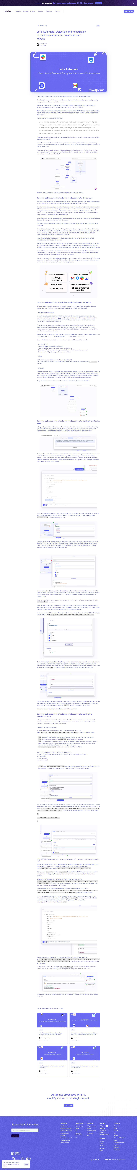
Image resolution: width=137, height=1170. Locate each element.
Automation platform (103, 1131)
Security (116, 1130)
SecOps (102, 1141)
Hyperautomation (104, 1134)
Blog (88, 1135)
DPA (115, 1133)
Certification (90, 1133)
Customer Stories (91, 1130)
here (59, 318)
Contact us (117, 1149)
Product (32, 11)
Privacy (116, 1135)
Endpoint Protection (65, 1128)
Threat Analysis (64, 1142)
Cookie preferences (119, 1142)
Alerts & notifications (66, 1130)
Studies (89, 1128)
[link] (41, 1030)
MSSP (101, 1150)
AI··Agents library (91, 1126)
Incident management (66, 1138)
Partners (116, 1147)
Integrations (18, 11)
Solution (40, 11)
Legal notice (117, 1145)
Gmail (62, 308)
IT (76, 1130)
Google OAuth (68, 308)
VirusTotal (83, 308)
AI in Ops (102, 1148)
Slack (75, 308)
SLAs (115, 1140)
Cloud (77, 1128)
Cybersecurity (79, 1126)
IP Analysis (63, 1135)
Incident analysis (64, 1133)
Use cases (25, 11)
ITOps (101, 1143)
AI (76, 1137)
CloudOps (102, 1146)
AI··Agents (102, 1126)
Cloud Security (64, 1126)
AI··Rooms (102, 1128)
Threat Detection (65, 1140)
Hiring (115, 1128)
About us (116, 1126)
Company (57, 11)
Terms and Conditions (120, 1138)
